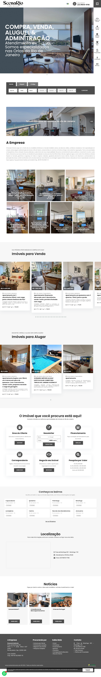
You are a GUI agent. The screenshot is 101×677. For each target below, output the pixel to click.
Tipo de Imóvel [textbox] (13, 90)
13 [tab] (54, 317)
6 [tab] (43, 317)
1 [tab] (47, 74)
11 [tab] (51, 317)
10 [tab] (49, 317)
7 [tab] (45, 317)
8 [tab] (46, 317)
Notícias (97, 65)
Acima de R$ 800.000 (78, 470)
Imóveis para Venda (39, 643)
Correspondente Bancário (60, 652)
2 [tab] (37, 317)
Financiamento (57, 646)
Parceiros (55, 650)
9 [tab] (48, 317)
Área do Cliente (57, 654)
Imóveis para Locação (39, 645)
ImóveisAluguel (97, 36)
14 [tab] (56, 317)
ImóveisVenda (97, 28)
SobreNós (97, 44)
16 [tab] (59, 317)
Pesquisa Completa (39, 648)
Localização (97, 59)
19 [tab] (64, 317)
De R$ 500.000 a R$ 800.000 (78, 468)
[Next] (92, 121)
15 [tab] (57, 317)
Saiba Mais (19, 470)
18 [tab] (62, 317)
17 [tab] (61, 317)
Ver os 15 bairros (50, 521)
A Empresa (56, 645)
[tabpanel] (47, 40)
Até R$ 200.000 (78, 463)
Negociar (49, 470)
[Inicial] (20, 4)
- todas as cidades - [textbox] (23, 90)
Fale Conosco (78, 650)
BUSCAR (85, 90)
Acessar (19, 443)
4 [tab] (40, 317)
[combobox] (13, 90)
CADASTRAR (48, 444)
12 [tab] (53, 317)
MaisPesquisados (97, 52)
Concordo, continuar (87, 670)
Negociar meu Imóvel (39, 646)
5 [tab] (42, 317)
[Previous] (9, 121)
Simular (78, 443)
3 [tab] (38, 317)
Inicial (54, 643)
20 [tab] (65, 317)
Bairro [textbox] (31, 90)
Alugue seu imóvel (97, 20)
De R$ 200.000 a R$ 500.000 (78, 466)
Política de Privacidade (81, 652)
